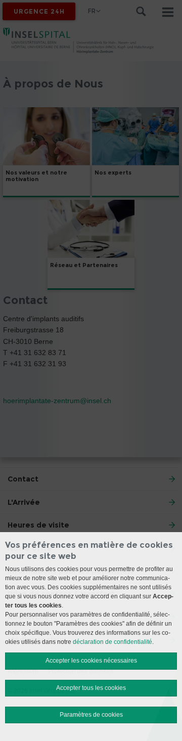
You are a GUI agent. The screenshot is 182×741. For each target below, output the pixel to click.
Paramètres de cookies (91, 714)
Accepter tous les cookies (91, 687)
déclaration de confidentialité (112, 641)
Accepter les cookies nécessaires (91, 660)
